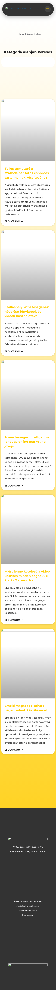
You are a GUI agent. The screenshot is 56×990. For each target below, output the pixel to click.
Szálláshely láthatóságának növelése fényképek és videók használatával (27, 311)
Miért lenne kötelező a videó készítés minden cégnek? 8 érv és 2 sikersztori (27, 576)
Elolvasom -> (14, 221)
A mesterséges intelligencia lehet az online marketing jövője (27, 442)
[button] (28, 61)
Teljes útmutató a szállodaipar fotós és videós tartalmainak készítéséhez (27, 173)
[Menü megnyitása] (48, 9)
